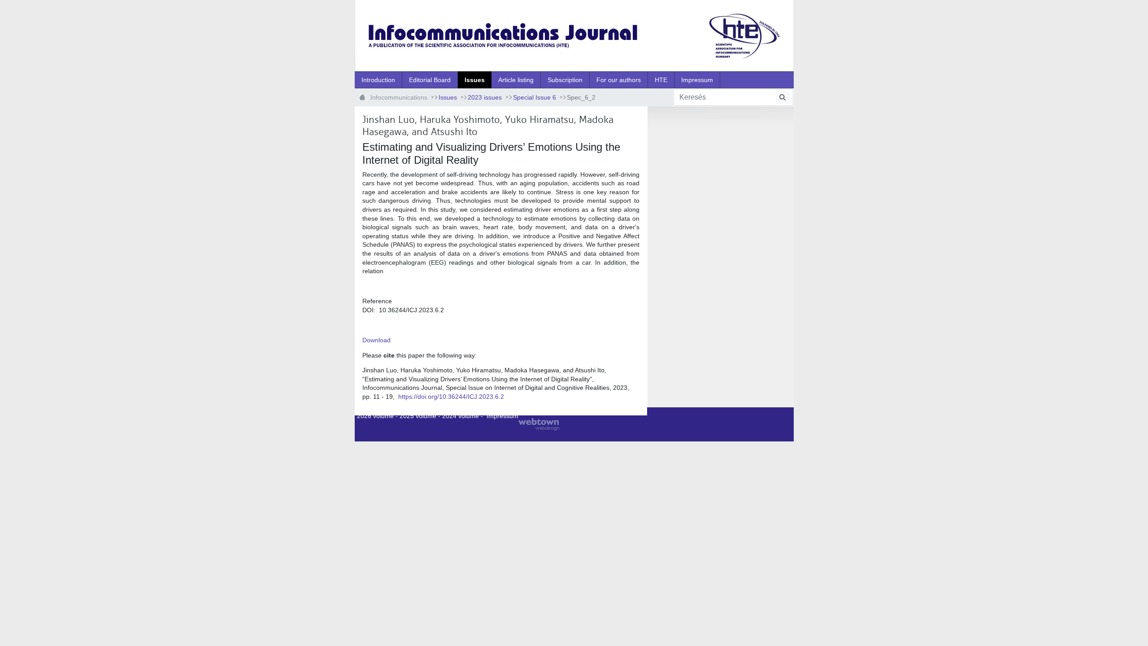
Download (376, 340)
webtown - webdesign (538, 424)
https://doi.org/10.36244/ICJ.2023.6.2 (451, 396)
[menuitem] (378, 79)
